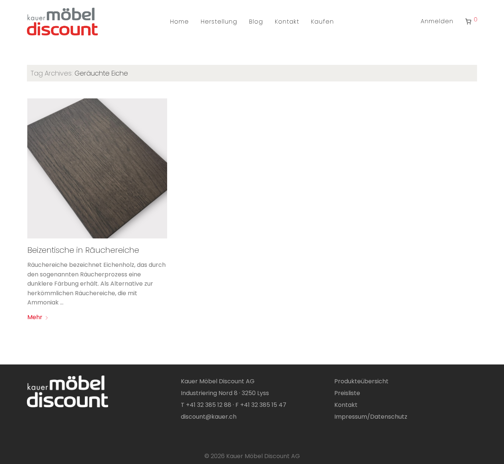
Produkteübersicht (361, 381)
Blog (256, 21)
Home (179, 21)
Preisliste (347, 393)
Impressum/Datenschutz (370, 416)
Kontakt (287, 21)
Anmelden (437, 21)
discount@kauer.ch (209, 416)
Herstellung (219, 21)
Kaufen (322, 21)
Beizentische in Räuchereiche (83, 250)
